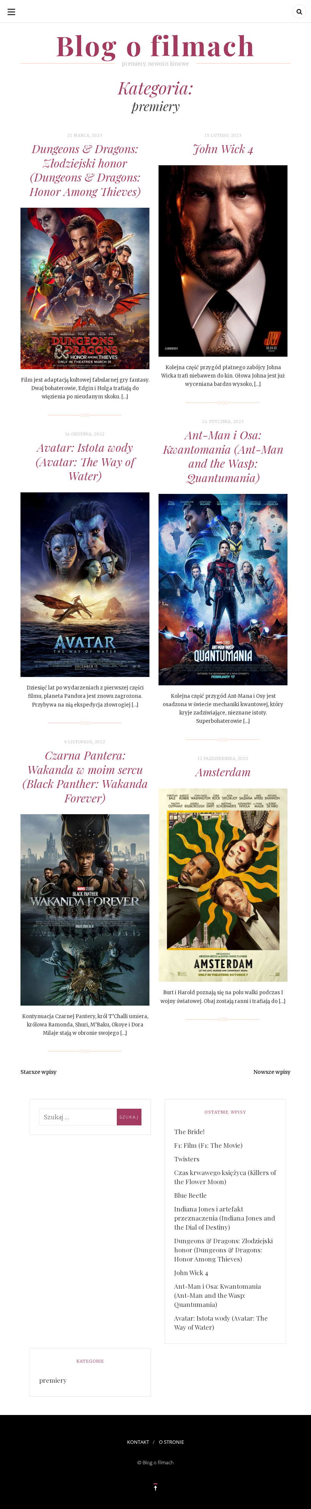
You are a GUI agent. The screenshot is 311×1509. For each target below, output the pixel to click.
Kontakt (138, 1441)
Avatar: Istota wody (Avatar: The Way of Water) (85, 461)
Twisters (186, 1159)
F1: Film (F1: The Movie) (208, 1145)
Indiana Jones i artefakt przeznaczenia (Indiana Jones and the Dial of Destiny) (224, 1218)
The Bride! (189, 1131)
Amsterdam (223, 771)
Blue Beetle (190, 1195)
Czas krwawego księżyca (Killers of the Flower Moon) (225, 1177)
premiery (53, 1380)
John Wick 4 (223, 148)
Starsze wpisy (38, 1072)
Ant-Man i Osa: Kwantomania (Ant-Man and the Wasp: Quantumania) (223, 456)
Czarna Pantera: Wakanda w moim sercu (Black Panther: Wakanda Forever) (85, 776)
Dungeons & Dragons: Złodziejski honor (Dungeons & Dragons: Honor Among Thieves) (85, 170)
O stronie (171, 1441)
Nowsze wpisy (272, 1072)
